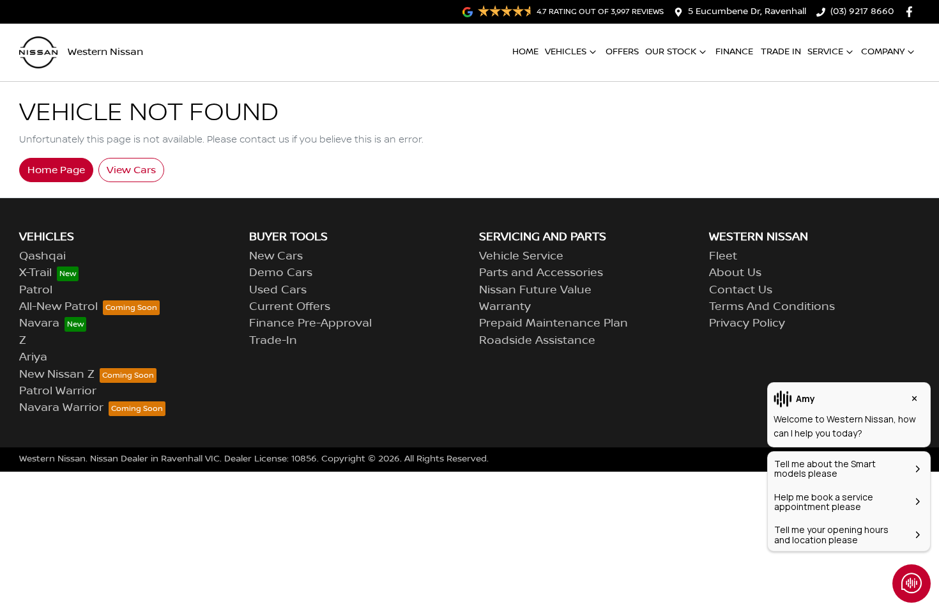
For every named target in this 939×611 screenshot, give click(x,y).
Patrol (35, 290)
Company (883, 52)
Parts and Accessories (541, 273)
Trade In (781, 52)
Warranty (505, 307)
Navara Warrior (61, 408)
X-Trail (35, 273)
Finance (734, 52)
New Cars (276, 256)
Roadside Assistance (537, 341)
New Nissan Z (57, 374)
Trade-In (273, 341)
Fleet (723, 256)
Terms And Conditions (772, 307)
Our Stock (670, 52)
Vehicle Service (521, 256)
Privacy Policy (747, 323)
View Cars (131, 170)
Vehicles (565, 52)
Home (525, 52)
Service (825, 52)
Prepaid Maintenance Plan (553, 323)
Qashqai (42, 256)
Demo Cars (280, 273)
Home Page (56, 170)
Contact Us (740, 290)
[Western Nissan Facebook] (912, 11)
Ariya (33, 357)
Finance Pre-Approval (310, 323)
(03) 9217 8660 (862, 11)
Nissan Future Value (535, 290)
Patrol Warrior (57, 391)
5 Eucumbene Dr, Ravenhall (747, 11)
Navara (39, 323)
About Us (735, 273)
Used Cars (278, 290)
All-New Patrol (58, 307)
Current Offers (289, 307)
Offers (622, 52)
